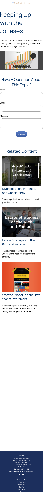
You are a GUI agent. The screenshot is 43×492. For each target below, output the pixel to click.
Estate (21, 487)
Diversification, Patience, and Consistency (19, 191)
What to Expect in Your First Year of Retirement (21, 297)
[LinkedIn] (23, 474)
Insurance (21, 489)
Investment (21, 484)
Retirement (21, 482)
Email (2, 102)
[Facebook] (19, 474)
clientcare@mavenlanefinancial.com (21, 471)
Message (4, 116)
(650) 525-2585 (24, 460)
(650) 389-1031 (24, 458)
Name (2, 89)
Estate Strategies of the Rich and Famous (18, 242)
